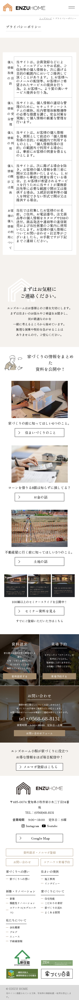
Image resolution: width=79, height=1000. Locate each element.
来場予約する (59, 676)
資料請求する (20, 676)
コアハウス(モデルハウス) (23, 910)
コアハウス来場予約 (57, 862)
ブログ (13, 932)
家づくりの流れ (53, 907)
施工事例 (50, 879)
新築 (12, 898)
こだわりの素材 (53, 903)
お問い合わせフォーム (39, 733)
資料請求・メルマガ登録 (39, 852)
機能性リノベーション (22, 903)
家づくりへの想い (20, 879)
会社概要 (15, 927)
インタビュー (52, 883)
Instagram (32, 825)
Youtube (52, 825)
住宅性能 (50, 898)
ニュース (15, 936)
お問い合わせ (22, 862)
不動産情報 (16, 941)
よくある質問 (52, 912)
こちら (58, 621)
